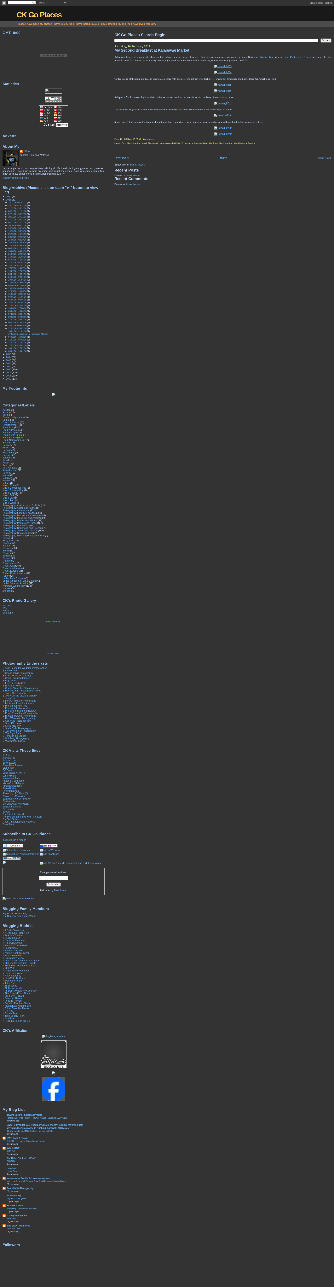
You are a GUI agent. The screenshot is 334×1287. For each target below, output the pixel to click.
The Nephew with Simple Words (19, 916)
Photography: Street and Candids (196, 143)
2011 (9, 366)
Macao (6, 475)
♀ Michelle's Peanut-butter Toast (19, 965)
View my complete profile (16, 178)
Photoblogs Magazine (14, 796)
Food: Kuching (10, 437)
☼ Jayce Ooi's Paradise (15, 693)
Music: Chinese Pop (13, 490)
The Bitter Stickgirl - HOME (21, 1158)
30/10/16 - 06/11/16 (17, 225)
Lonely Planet (10, 775)
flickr (5, 607)
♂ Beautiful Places (12, 998)
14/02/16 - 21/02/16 (17, 331)
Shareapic (8, 612)
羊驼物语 (11, 1151)
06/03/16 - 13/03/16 (17, 322)
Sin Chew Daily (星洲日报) (16, 803)
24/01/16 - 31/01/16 (17, 342)
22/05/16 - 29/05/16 (17, 291)
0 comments (148, 139)
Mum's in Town (13, 1228)
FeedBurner (60, 890)
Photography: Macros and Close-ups (22, 515)
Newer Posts (121, 157)
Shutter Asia (9, 801)
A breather (11, 1218)
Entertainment (10, 425)
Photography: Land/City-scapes (19, 513)
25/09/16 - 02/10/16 (17, 240)
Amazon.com (9, 760)
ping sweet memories (18, 1225)
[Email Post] (154, 139)
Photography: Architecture (16, 510)
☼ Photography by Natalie (16, 708)
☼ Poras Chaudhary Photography (20, 713)
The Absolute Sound (13, 814)
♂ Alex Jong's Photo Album (17, 993)
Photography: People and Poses (20, 523)
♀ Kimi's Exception (12, 955)
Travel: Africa (9, 563)
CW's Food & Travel (17, 1138)
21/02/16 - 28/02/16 (17, 328)
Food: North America (131, 143)
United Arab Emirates (14, 578)
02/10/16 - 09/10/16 (17, 237)
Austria (6, 412)
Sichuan (7, 545)
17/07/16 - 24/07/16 (17, 268)
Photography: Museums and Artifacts (22, 518)
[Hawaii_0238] (222, 115)
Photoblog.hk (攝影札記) (15, 793)
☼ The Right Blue (12, 733)
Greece (6, 447)
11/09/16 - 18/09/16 (17, 245)
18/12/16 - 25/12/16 (17, 205)
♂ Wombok (8, 1018)
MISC (5, 482)
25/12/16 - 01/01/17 (17, 202)
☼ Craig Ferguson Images (16, 678)
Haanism (11, 1168)
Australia (7, 410)
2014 (9, 357)
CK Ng (27, 151)
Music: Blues (9, 485)
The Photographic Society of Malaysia (22, 816)
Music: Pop (8, 500)
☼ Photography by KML (15, 705)
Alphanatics (9, 757)
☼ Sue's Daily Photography (17, 728)
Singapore (8, 548)
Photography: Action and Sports (19, 508)
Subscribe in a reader (14, 840)
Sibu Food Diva (15, 1205)
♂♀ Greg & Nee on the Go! (16, 1021)
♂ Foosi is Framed (12, 1000)
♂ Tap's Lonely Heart (13, 1016)
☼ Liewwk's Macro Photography (19, 700)
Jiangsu (7, 465)
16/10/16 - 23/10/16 (17, 231)
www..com (53, 621)
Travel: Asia (9, 565)
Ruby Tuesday (10, 540)
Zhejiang (7, 591)
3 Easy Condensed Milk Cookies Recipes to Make (30, 1131)
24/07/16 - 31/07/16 (17, 265)
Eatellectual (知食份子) (14, 773)
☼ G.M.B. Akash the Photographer (20, 688)
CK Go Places (39, 15)
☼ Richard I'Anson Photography (19, 715)
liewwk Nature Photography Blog (24, 1115)
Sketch (6, 550)
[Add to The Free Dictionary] (12, 859)
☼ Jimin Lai (9, 698)
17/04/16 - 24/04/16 (17, 305)
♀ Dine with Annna (12, 943)
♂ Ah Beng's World (12, 988)
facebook (7, 605)
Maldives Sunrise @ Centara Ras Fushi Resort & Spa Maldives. (36, 1181)
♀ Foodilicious (10, 948)
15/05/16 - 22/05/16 (17, 294)
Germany (7, 445)
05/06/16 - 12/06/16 (17, 285)
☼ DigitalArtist (10, 680)
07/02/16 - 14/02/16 (17, 337)
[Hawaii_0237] (223, 103)
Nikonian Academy (12, 785)
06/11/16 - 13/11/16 (17, 222)
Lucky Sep (12, 1171)
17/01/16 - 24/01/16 (17, 345)
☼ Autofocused (10, 670)
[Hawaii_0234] (223, 72)
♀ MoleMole (9, 968)
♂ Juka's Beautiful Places (16, 1008)
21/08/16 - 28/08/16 (17, 254)
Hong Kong (8, 452)
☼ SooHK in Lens (12, 723)
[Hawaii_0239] (223, 127)
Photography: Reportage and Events (22, 528)
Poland (6, 538)
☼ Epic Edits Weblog (13, 685)
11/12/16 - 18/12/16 (17, 208)
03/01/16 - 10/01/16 (17, 351)
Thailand (7, 560)
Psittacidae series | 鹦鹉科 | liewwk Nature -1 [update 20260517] (37, 1118)
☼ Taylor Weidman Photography (19, 731)
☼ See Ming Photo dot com (17, 720)
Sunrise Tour (267, 57)
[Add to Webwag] (50, 850)
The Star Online (11, 819)
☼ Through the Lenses (14, 736)
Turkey (6, 575)
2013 (9, 360)
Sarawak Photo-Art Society (17, 798)
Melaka (6, 480)
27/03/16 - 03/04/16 (17, 314)
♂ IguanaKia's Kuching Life (17, 1006)
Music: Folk (8, 495)
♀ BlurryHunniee (11, 938)
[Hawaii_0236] (223, 90)
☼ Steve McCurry (12, 726)
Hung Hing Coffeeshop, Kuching (22, 1208)
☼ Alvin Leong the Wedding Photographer (25, 668)
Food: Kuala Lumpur (13, 435)
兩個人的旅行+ (14, 1148)
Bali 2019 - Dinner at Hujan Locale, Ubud (25, 1141)
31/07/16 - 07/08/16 (17, 262)
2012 (9, 363)
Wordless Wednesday (14, 586)
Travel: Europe (10, 570)
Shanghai (8, 543)
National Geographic (13, 780)
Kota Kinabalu (10, 467)
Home (223, 157)
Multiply (7, 610)
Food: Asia (8, 427)
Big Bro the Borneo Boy (15, 913)
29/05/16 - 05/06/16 (17, 288)
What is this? (53, 653)
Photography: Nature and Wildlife (20, 520)
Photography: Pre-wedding (17, 525)
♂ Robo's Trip (10, 1013)
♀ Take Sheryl (10, 983)
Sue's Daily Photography (20, 1188)
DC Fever (8, 770)
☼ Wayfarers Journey (14, 741)
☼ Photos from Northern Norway (19, 710)
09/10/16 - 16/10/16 (17, 234)
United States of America (244, 143)
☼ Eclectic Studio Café (14, 683)
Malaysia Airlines (11, 778)
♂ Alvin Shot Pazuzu (13, 995)
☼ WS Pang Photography (16, 738)
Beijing (6, 415)
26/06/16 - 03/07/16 (17, 277)
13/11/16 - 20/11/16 (17, 219)
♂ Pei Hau (8, 1011)
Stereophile (9, 809)
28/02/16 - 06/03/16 (17, 325)
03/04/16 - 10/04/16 (17, 311)
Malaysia (7, 477)
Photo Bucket (9, 788)
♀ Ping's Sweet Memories (16, 970)
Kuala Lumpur (10, 470)
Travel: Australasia (12, 568)
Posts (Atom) (137, 164)
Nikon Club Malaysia (13, 783)
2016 (9, 199)
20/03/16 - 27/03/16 (17, 317)
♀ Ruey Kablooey (12, 975)
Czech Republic (11, 422)
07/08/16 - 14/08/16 (17, 260)
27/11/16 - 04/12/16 (17, 214)
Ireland (6, 457)
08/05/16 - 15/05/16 (17, 297)
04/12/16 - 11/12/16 (17, 211)
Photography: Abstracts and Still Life (164, 143)
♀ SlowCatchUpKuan (14, 978)
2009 (9, 372)
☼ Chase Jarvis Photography (18, 673)
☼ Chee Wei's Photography (17, 675)
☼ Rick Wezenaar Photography (19, 718)
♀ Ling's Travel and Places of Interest (22, 960)
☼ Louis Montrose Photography (19, 703)
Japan (6, 462)
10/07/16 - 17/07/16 (17, 271)
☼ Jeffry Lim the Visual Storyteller (20, 695)
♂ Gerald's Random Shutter (17, 1003)
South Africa (9, 555)
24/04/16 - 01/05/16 (17, 302)
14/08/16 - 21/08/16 (17, 257)
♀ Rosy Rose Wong (13, 973)
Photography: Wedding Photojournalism (23, 535)
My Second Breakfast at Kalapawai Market (151, 50)
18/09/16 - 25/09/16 (17, 242)
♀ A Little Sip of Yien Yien (16, 933)
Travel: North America (222, 143)
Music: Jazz (9, 498)
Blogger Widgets (133, 175)
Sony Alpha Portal (12, 806)
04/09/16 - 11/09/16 (17, 248)
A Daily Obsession (17, 1215)
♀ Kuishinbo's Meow (13, 958)
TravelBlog (8, 824)
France (6, 442)
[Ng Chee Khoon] (53, 1099)
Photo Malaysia (11, 790)
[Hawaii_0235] (223, 84)
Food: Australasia (12, 430)
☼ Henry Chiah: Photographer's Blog (22, 690)
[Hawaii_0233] (223, 66)
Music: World (9, 503)
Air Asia (6, 755)
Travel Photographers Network (19, 821)
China (6, 420)
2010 (9, 369)
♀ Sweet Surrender (13, 980)
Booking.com (9, 762)
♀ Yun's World (10, 985)
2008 (9, 375)
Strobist (6, 811)
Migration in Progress (16, 1198)
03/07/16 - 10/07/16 (17, 274)
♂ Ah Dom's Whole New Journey (20, 990)
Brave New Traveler (13, 765)
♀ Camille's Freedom (14, 940)
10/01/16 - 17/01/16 (17, 348)
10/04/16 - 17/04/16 (17, 308)
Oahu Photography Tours (297, 57)
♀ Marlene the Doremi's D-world (19, 963)
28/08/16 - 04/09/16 (17, 251)
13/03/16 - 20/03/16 (17, 319)
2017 (9, 196)
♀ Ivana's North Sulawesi (16, 953)
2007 (9, 378)
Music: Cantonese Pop (14, 487)
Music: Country (10, 493)
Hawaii (144, 143)
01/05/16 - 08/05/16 (17, 300)
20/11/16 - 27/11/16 (17, 217)
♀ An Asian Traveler (13, 935)
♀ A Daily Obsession (13, 930)
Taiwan (6, 558)
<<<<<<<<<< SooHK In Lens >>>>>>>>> (28, 1178)
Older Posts (324, 157)
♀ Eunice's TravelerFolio (15, 945)
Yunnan (7, 588)
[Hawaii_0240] (223, 133)
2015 (9, 354)
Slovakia (7, 553)
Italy (5, 460)
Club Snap (8, 767)
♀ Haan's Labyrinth (13, 950)
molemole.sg (14, 1195)
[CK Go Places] (49, 846)
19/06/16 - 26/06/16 (17, 280)
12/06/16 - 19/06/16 (17, 282)
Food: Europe (10, 432)
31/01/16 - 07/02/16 (17, 340)
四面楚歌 (11, 1161)
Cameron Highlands (13, 417)
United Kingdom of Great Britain (19, 580)
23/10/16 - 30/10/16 (17, 228)
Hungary (7, 455)
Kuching (7, 472)
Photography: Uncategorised (18, 533)
